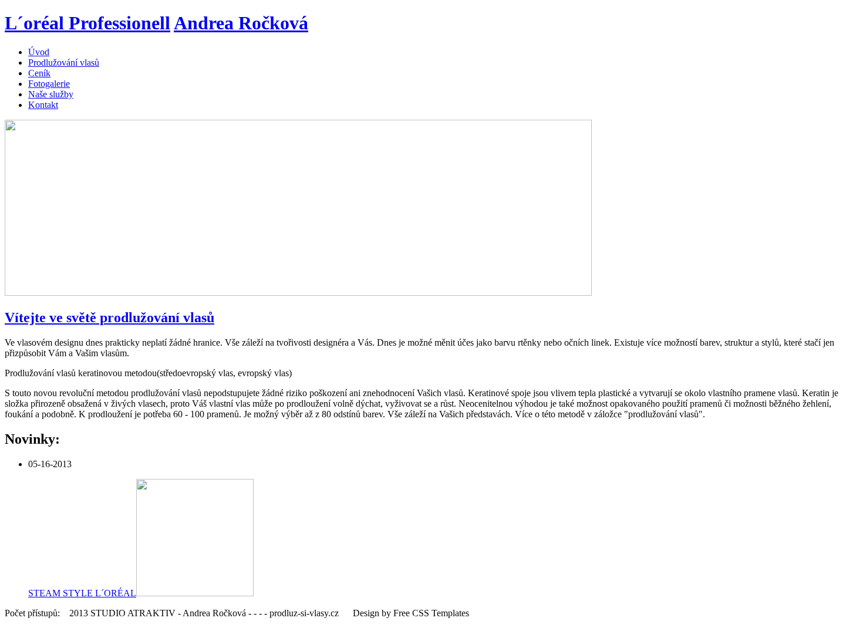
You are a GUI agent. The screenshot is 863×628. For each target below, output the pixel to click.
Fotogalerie (49, 84)
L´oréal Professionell (87, 22)
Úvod (38, 52)
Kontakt (43, 105)
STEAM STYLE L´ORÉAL (82, 593)
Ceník (39, 73)
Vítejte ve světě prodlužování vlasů (109, 317)
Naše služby (50, 94)
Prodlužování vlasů (63, 62)
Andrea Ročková (241, 22)
